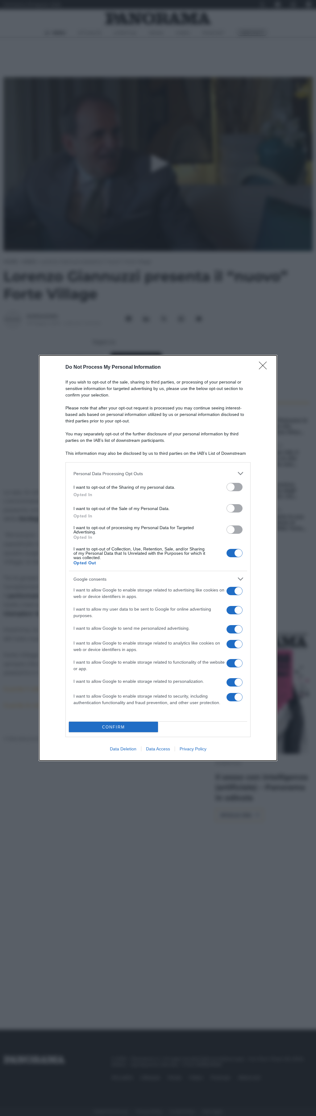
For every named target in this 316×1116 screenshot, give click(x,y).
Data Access (158, 748)
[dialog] (158, 558)
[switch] (235, 487)
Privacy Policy (193, 748)
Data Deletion (123, 748)
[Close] (265, 367)
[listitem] (158, 473)
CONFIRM (113, 727)
